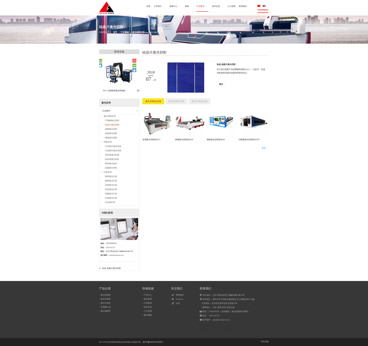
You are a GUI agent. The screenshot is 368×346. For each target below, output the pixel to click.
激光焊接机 (106, 299)
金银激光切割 (111, 133)
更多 (221, 84)
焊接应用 (108, 142)
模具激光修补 (111, 163)
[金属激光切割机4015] (157, 122)
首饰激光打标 (111, 185)
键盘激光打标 (111, 181)
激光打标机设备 (199, 101)
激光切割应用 (110, 116)
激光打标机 (106, 303)
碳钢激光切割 (111, 129)
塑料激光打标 (111, 176)
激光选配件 (106, 311)
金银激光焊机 (111, 168)
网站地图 (265, 341)
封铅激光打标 (111, 189)
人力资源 (148, 311)
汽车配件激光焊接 (113, 146)
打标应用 (108, 172)
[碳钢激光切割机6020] (189, 122)
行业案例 (148, 303)
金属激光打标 (111, 198)
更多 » (264, 148)
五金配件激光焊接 (113, 151)
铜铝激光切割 (111, 138)
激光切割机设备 (153, 101)
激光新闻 (148, 299)
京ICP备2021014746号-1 (153, 342)
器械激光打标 (111, 194)
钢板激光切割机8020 (216, 139)
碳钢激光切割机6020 (184, 139)
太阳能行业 (106, 307)
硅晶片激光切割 (112, 125)
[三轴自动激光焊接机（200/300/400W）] (116, 73)
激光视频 (148, 315)
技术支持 (148, 307)
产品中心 (148, 295)
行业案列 (106, 111)
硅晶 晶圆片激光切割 (111, 268)
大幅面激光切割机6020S (249, 139)
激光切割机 (106, 295)
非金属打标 (110, 202)
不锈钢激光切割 (112, 120)
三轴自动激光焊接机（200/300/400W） (108, 92)
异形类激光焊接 (112, 155)
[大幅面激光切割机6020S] (253, 122)
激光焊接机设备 (176, 101)
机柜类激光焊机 (112, 159)
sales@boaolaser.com (116, 255)
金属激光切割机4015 (151, 139)
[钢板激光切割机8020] (221, 122)
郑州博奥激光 (241, 330)
